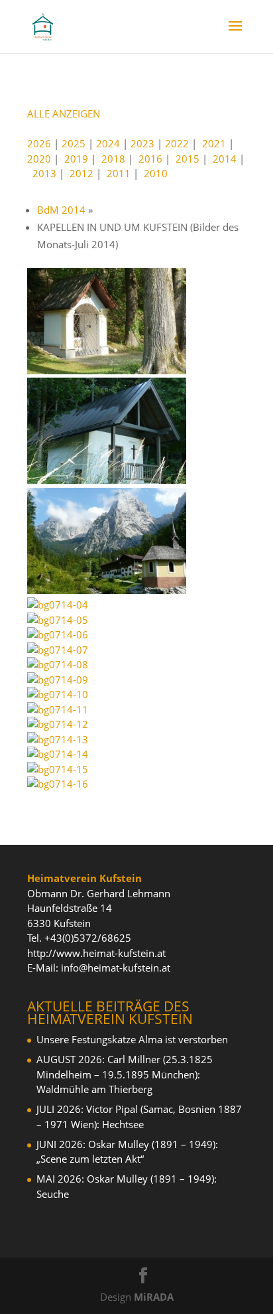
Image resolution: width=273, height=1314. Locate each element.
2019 (76, 158)
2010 (156, 173)
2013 (44, 173)
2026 (39, 143)
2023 (142, 143)
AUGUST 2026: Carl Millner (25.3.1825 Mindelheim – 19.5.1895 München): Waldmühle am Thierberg (124, 1074)
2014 (225, 158)
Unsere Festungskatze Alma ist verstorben (132, 1039)
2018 (113, 158)
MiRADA (154, 1296)
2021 (214, 143)
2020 (39, 158)
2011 (119, 173)
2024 (108, 143)
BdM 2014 (61, 209)
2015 (187, 158)
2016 (150, 158)
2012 (81, 173)
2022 (177, 143)
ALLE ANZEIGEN (63, 113)
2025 (73, 143)
